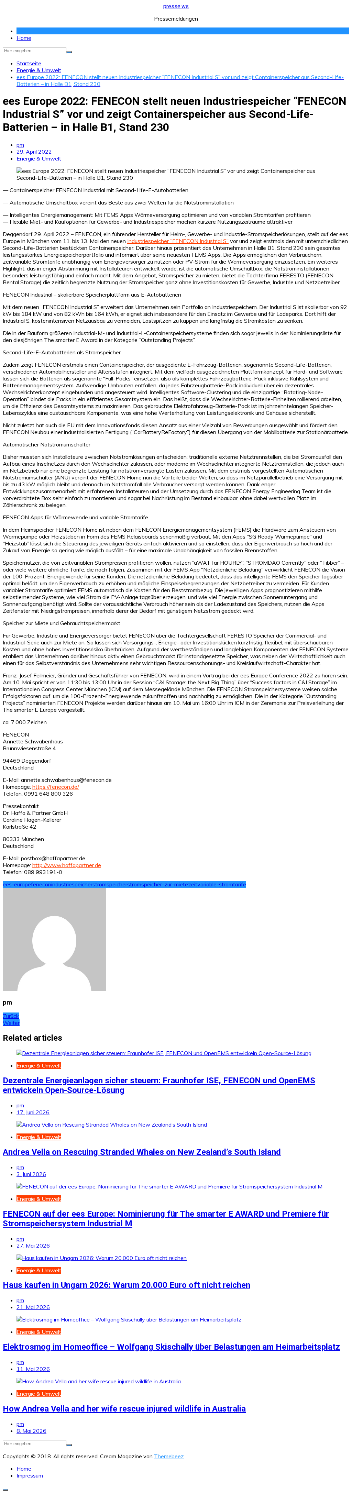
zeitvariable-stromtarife (217, 884)
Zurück (11, 1015)
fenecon (41, 884)
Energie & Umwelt (38, 158)
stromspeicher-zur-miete (157, 884)
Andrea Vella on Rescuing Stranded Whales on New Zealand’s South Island (142, 1152)
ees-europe (17, 884)
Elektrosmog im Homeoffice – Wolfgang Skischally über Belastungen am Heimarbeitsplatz (171, 1347)
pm (20, 144)
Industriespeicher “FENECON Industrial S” (178, 240)
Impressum (29, 1475)
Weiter (11, 1022)
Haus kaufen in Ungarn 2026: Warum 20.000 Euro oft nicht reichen (126, 1285)
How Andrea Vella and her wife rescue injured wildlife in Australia (124, 1409)
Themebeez (169, 1456)
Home (23, 37)
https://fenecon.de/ (55, 786)
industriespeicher (71, 884)
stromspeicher (109, 884)
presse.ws (176, 6)
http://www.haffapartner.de (66, 865)
